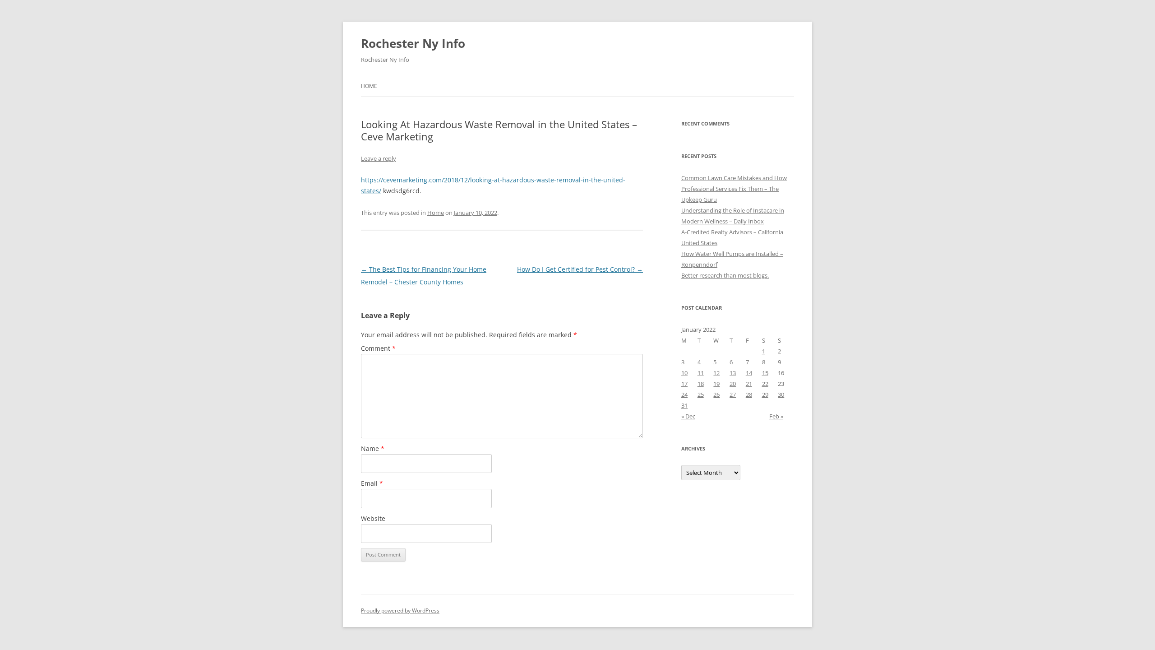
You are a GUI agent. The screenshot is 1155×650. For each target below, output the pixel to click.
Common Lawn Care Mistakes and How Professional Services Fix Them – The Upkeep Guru (734, 189)
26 (716, 394)
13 (733, 373)
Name (372, 448)
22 (765, 384)
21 (749, 384)
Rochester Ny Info (413, 43)
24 (684, 394)
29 (765, 394)
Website (373, 518)
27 (733, 394)
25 (701, 394)
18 (701, 384)
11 (701, 373)
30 (781, 394)
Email (372, 483)
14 (749, 373)
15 (765, 373)
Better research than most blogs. (725, 275)
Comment (378, 348)
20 (733, 384)
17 (684, 384)
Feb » (776, 416)
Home (369, 86)
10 (684, 373)
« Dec (688, 416)
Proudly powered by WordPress (400, 610)
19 (716, 384)
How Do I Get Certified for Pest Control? (580, 269)
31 (684, 405)
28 (749, 394)
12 (716, 373)
